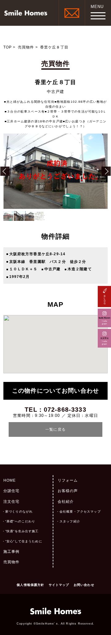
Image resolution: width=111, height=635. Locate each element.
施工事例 (11, 551)
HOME (9, 480)
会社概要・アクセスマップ (80, 511)
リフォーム (68, 480)
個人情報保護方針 (30, 585)
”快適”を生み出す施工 (22, 531)
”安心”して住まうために (23, 541)
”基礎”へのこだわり (20, 521)
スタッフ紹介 (70, 521)
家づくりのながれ (19, 511)
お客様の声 (68, 491)
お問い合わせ (84, 585)
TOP (7, 47)
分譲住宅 (11, 491)
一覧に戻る (55, 429)
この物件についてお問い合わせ (55, 390)
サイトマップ (59, 585)
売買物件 (26, 47)
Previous (5, 171)
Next (106, 171)
